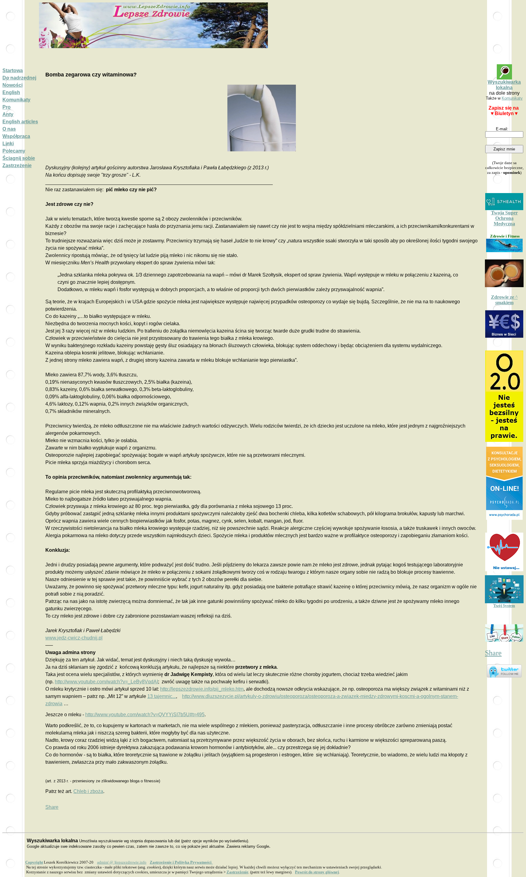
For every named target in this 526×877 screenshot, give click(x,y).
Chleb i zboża (88, 791)
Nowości (12, 85)
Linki (8, 143)
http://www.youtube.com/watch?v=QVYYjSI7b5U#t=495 (145, 714)
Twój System (504, 605)
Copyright (34, 862)
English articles (20, 121)
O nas (9, 129)
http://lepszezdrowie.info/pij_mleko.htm (202, 689)
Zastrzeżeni (237, 872)
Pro (6, 107)
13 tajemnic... (161, 696)
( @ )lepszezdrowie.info (121, 862)
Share (51, 807)
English (11, 92)
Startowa (12, 70)
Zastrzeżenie (17, 165)
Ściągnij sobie (18, 158)
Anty (7, 114)
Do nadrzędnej (19, 77)
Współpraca (16, 136)
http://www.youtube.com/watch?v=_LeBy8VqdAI (106, 681)
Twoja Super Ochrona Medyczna (504, 218)
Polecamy (13, 150)
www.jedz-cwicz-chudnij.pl (74, 637)
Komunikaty (16, 99)
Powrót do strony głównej (317, 872)
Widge (504, 483)
